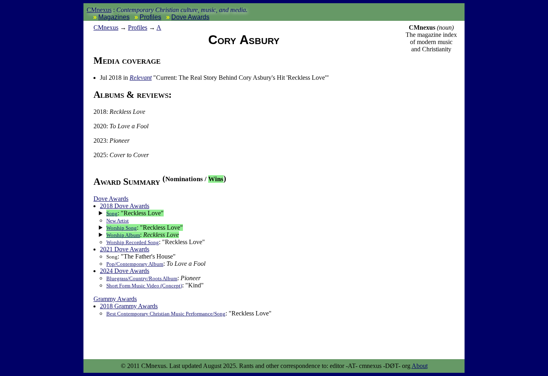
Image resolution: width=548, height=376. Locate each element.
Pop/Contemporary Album (134, 264)
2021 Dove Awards (124, 249)
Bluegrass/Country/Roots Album (141, 278)
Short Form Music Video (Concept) (144, 286)
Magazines (114, 17)
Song (112, 213)
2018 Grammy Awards (129, 306)
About (420, 365)
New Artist (117, 221)
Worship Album (123, 235)
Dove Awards (190, 17)
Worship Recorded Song (132, 242)
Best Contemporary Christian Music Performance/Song (165, 314)
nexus (105, 27)
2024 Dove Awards (124, 270)
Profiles (150, 17)
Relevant (141, 77)
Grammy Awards (115, 298)
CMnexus (99, 9)
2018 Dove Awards (124, 205)
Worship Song (121, 228)
